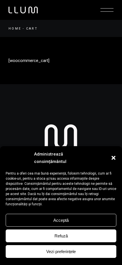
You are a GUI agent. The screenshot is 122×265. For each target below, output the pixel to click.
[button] (113, 158)
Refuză (61, 235)
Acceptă (61, 220)
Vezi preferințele (61, 251)
